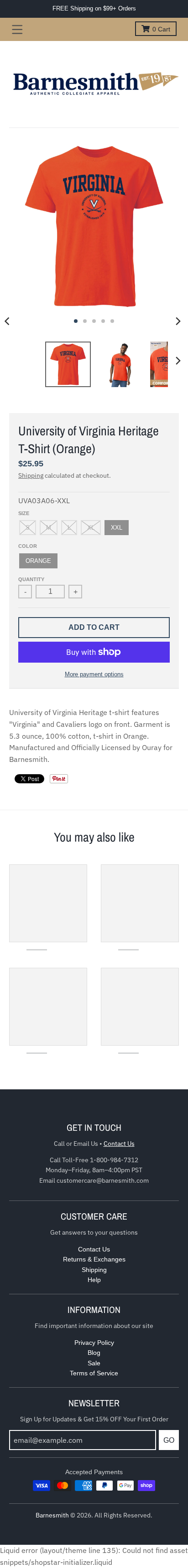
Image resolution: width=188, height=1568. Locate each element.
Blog (94, 1352)
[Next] (178, 321)
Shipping (30, 475)
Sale (94, 1363)
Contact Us (119, 1143)
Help (94, 1279)
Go (168, 1440)
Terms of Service (94, 1373)
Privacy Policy (94, 1342)
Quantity (31, 579)
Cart (161, 29)
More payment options (94, 674)
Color (27, 546)
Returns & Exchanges (94, 1259)
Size (23, 513)
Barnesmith (52, 1515)
